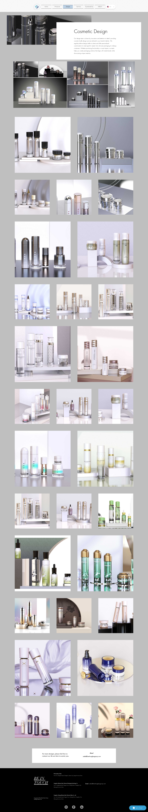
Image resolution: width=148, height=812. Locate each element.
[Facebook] (73, 807)
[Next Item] (132, 84)
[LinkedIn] (81, 807)
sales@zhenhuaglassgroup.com (92, 756)
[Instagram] (66, 807)
